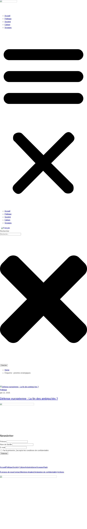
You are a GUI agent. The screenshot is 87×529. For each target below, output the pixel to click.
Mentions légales (27, 472)
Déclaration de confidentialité (45, 472)
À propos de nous (7, 472)
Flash (45, 467)
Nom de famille (6, 444)
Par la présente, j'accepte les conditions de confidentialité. (25, 450)
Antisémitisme (30, 467)
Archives (60, 472)
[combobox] (10, 234)
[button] (43, 119)
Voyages (8, 28)
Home (7, 370)
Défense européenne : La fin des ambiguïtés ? (29, 398)
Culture (7, 25)
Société (8, 22)
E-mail (2, 447)
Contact (17, 472)
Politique (8, 19)
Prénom (3, 442)
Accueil (7, 16)
